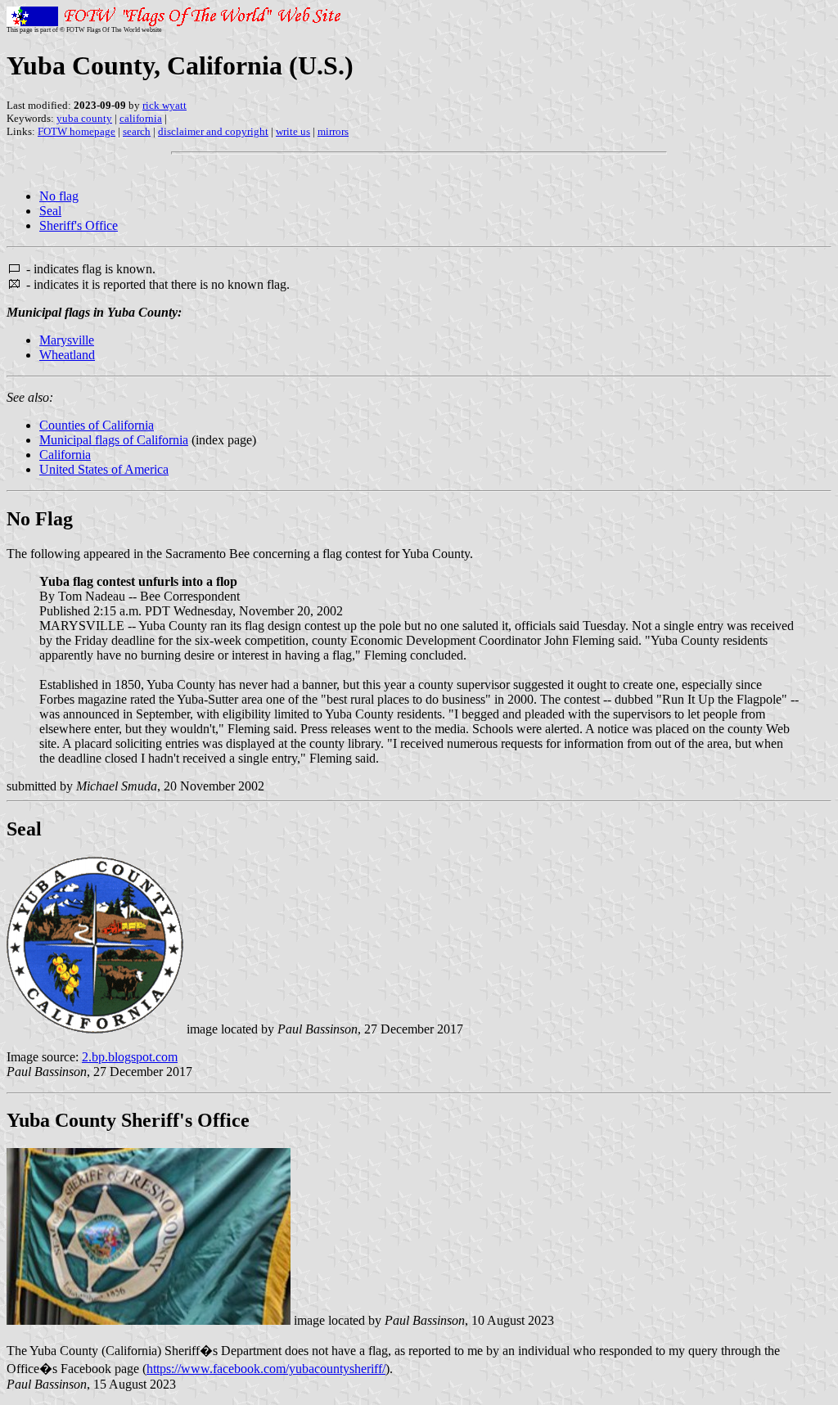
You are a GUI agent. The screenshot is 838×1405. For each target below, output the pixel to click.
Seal (50, 211)
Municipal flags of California (113, 440)
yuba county (84, 118)
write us (293, 131)
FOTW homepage (76, 131)
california (140, 118)
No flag (59, 196)
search (137, 131)
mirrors (333, 131)
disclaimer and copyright (213, 131)
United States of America (104, 469)
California (65, 455)
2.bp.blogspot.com (130, 1057)
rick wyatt (164, 105)
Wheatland (67, 355)
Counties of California (96, 425)
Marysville (66, 340)
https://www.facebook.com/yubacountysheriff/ (265, 1369)
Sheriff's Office (78, 225)
